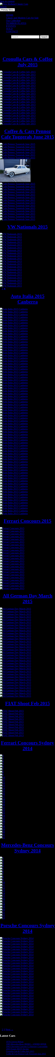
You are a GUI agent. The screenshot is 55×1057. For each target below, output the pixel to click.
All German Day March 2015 (27, 598)
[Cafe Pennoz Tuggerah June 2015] (17, 144)
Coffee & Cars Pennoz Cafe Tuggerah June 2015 (27, 133)
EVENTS (11, 26)
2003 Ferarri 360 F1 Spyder (17, 1049)
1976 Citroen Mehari (15, 1041)
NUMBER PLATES (16, 23)
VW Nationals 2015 (27, 226)
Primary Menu (7, 10)
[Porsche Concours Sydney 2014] (16, 938)
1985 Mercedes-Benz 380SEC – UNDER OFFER (26, 1044)
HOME (9, 15)
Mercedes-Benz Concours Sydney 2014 (27, 847)
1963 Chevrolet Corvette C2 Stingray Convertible (27, 1046)
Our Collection (13, 20)
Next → (9, 1029)
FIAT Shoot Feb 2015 (27, 703)
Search (3, 6)
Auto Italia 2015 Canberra (27, 298)
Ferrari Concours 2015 (27, 521)
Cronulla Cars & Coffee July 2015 (28, 61)
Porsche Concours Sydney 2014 (27, 928)
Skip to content (7, 1)
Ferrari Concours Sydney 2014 (27, 745)
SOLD (9, 28)
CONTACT (12, 31)
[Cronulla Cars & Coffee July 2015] (18, 72)
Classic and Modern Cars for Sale (22, 18)
